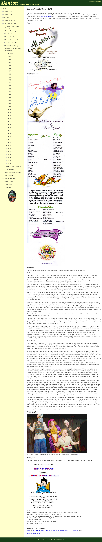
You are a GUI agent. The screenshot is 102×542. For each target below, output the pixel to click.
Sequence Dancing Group (13, 166)
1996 (9, 98)
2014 (9, 151)
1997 (9, 101)
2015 (9, 154)
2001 (9, 113)
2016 (9, 157)
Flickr (78, 454)
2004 (9, 122)
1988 (9, 74)
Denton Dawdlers (10, 37)
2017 (9, 160)
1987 (9, 71)
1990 (9, 80)
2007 (9, 130)
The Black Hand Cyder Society (12, 27)
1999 (9, 107)
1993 (9, 89)
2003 (9, 119)
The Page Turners (10, 34)
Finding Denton (8, 184)
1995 (9, 95)
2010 (9, 139)
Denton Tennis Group (11, 46)
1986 (9, 68)
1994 (9, 92)
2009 (9, 136)
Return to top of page (33, 533)
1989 (9, 77)
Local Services (8, 175)
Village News (8, 11)
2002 (9, 116)
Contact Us (7, 187)
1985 (9, 65)
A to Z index (88, 2)
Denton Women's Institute (13, 172)
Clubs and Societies (38, 530)
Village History (8, 181)
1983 (9, 59)
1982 (9, 56)
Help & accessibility (97, 1)
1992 (9, 86)
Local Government (9, 178)
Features (6, 17)
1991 (9, 83)
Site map (93, 2)
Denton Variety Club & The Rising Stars (57, 530)
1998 (9, 104)
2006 (9, 127)
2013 (9, 148)
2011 (9, 142)
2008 (9, 133)
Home (28, 530)
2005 (9, 124)
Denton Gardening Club (12, 40)
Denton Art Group (10, 31)
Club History (74, 530)
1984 (9, 62)
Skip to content (89, 1)
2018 (9, 163)
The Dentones (9, 169)
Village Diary (8, 14)
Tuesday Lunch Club (11, 43)
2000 (9, 110)
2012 (9, 145)
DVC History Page (45, 16)
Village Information (9, 20)
